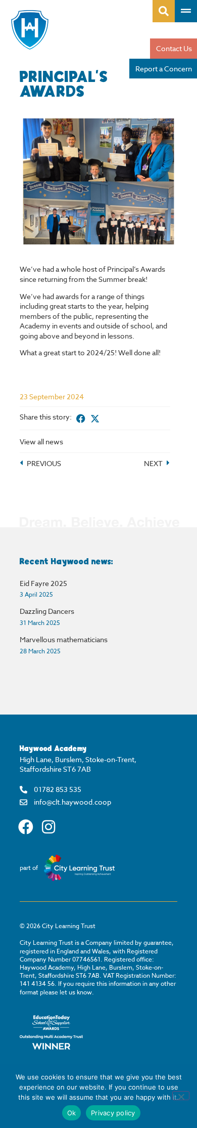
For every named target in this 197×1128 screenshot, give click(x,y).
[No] (180, 1095)
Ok (71, 1113)
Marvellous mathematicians (64, 639)
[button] (81, 418)
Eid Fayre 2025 (43, 583)
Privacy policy (113, 1113)
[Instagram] (48, 826)
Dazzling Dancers (47, 611)
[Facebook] (25, 826)
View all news (41, 441)
